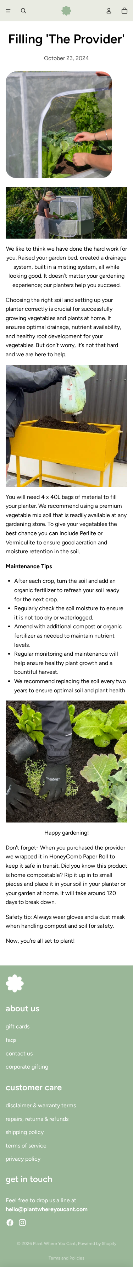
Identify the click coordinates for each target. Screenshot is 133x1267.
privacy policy (23, 1158)
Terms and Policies (66, 1258)
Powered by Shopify (97, 1243)
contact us (19, 1053)
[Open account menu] (109, 10)
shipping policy (25, 1132)
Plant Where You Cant (54, 1243)
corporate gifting (27, 1066)
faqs (11, 1040)
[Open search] (23, 10)
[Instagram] (22, 1222)
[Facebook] (10, 1222)
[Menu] (8, 10)
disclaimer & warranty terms (41, 1105)
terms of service (26, 1145)
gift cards (17, 1026)
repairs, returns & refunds (37, 1119)
